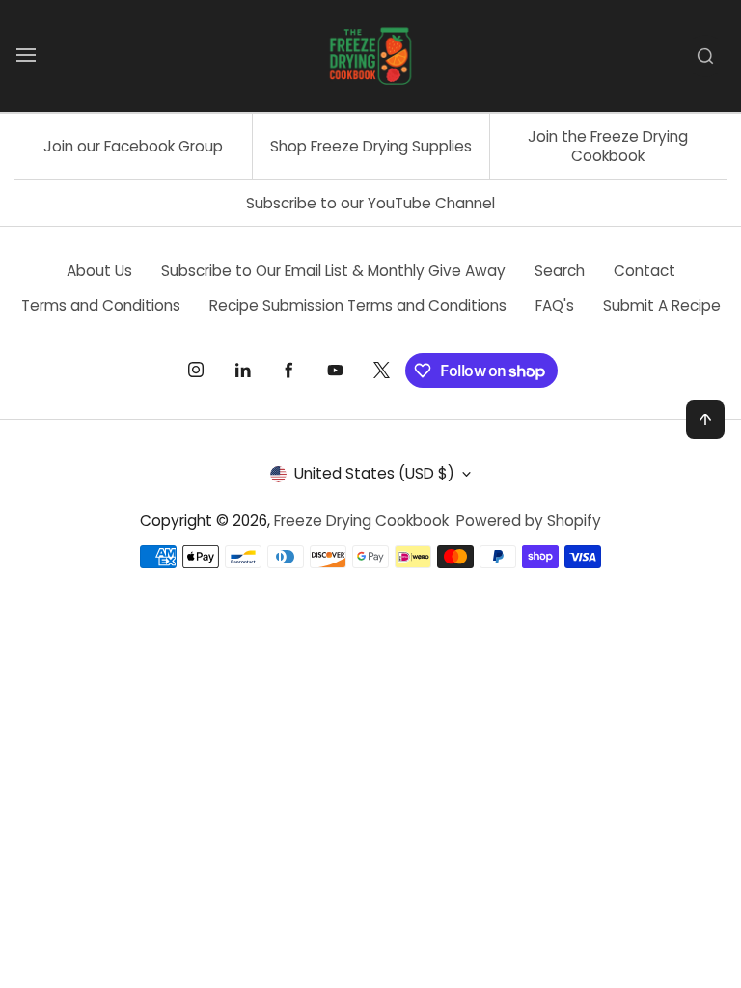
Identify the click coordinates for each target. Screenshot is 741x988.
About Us (99, 271)
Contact (644, 271)
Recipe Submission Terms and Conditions (358, 305)
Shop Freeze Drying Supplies (371, 146)
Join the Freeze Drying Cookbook (608, 146)
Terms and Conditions (100, 305)
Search (560, 271)
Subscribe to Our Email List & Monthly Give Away (333, 271)
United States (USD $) (374, 473)
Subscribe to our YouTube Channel (370, 203)
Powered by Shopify (528, 520)
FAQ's (554, 305)
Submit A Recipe (662, 305)
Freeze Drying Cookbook (361, 521)
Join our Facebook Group (133, 146)
